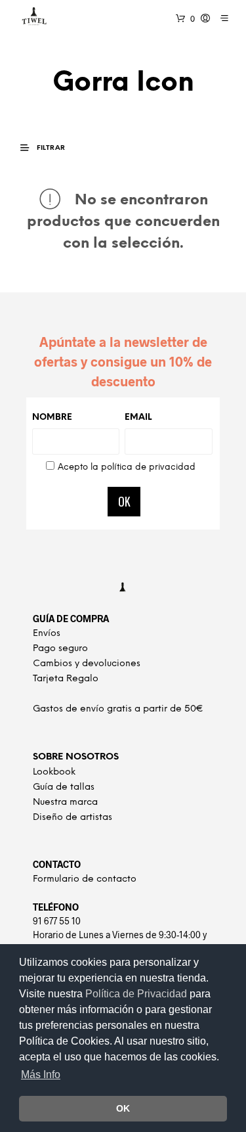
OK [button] (123, 1108)
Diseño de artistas (72, 818)
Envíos (46, 634)
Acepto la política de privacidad (126, 467)
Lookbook (54, 772)
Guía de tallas (63, 787)
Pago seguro (60, 649)
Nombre (52, 417)
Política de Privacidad (137, 993)
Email (138, 417)
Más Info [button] (40, 1074)
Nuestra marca (65, 802)
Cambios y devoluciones (86, 664)
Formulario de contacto (84, 879)
